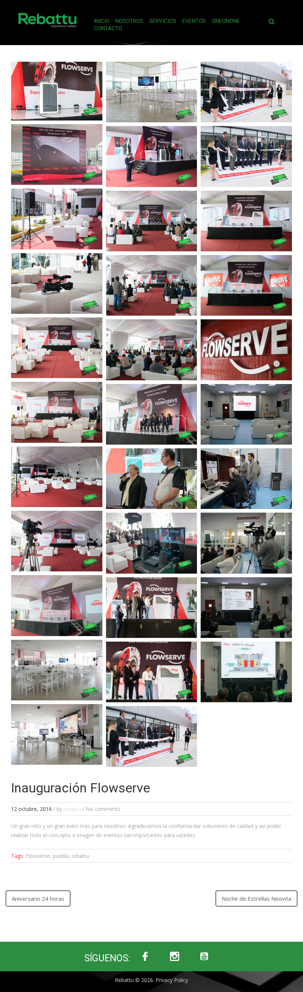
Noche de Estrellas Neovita (256, 898)
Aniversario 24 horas (38, 898)
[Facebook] (145, 956)
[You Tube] (204, 956)
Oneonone (226, 21)
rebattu (72, 808)
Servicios (162, 21)
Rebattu (124, 979)
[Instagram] (175, 956)
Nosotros (129, 21)
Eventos (194, 21)
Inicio (101, 21)
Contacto (108, 28)
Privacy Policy (172, 979)
